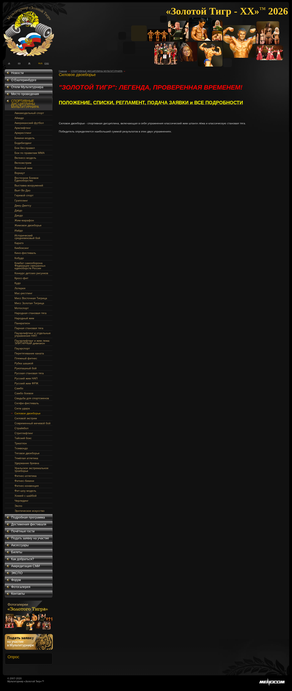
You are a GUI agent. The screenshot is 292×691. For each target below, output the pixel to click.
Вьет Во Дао (22, 190)
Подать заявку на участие (30, 538)
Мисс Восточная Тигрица (31, 298)
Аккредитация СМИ (25, 566)
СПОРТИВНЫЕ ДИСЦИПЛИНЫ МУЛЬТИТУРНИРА (25, 104)
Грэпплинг (21, 200)
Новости (17, 73)
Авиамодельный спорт (29, 113)
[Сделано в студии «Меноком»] (272, 684)
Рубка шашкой (24, 363)
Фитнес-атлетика (26, 475)
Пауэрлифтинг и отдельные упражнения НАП (33, 334)
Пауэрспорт (22, 348)
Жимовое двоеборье (28, 225)
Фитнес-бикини (24, 480)
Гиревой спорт (24, 195)
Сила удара (22, 408)
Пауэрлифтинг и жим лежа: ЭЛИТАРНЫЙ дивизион (32, 342)
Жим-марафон (24, 220)
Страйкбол (21, 428)
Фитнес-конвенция (27, 485)
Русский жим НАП (26, 378)
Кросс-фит (21, 278)
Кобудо (19, 258)
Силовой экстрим (26, 418)
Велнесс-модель (25, 157)
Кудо (18, 283)
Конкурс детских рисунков (31, 273)
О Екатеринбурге (23, 80)
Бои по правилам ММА (29, 152)
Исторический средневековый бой (27, 237)
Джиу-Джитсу (23, 205)
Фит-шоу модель (25, 490)
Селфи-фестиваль (27, 403)
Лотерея (20, 288)
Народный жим (24, 318)
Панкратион (22, 323)
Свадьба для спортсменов (32, 398)
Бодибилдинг (23, 143)
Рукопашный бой (26, 368)
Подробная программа (28, 517)
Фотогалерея (20, 587)
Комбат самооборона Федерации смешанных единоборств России (30, 265)
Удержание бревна (27, 463)
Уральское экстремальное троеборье (31, 469)
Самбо (19, 388)
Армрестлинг (23, 132)
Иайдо (19, 230)
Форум (16, 580)
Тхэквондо (21, 448)
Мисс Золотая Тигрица (29, 303)
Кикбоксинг (22, 248)
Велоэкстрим (23, 162)
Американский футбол (29, 122)
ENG (45, 63)
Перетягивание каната (29, 353)
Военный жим (23, 168)
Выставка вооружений (29, 185)
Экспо (18, 505)
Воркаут (20, 172)
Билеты (16, 552)
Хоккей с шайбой (26, 495)
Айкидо (19, 118)
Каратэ (19, 243)
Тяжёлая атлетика (26, 458)
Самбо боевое (24, 393)
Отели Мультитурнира (27, 87)
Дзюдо (19, 215)
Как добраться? (22, 559)
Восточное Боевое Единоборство (27, 179)
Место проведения (25, 94)
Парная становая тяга (29, 328)
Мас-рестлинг (23, 293)
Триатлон (21, 443)
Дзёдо (18, 210)
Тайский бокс (23, 438)
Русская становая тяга (29, 373)
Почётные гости (23, 531)
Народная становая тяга (30, 313)
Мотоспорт (22, 308)
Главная (63, 71)
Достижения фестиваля (28, 524)
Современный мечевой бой (32, 423)
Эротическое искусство (29, 510)
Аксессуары (20, 545)
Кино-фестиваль (25, 252)
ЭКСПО (16, 573)
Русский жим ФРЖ (26, 383)
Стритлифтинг (24, 433)
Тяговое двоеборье (27, 453)
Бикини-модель (25, 138)
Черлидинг (21, 500)
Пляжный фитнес (26, 358)
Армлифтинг (23, 127)
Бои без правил (25, 147)
